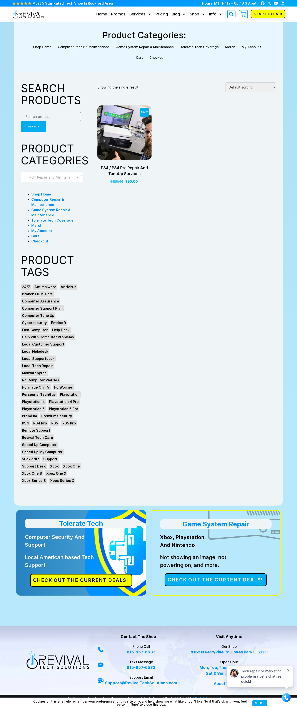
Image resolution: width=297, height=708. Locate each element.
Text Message (141, 662)
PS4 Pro (40, 423)
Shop (194, 14)
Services (137, 14)
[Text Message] (100, 665)
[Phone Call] (100, 649)
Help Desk (61, 330)
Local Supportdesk (38, 358)
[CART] (243, 14)
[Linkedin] (282, 3)
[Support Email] (100, 680)
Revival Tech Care (37, 437)
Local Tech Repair (37, 366)
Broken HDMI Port (37, 294)
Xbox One (71, 466)
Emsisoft (58, 323)
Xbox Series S (34, 480)
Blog (176, 14)
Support (50, 459)
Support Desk (34, 466)
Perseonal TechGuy (39, 394)
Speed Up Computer (39, 444)
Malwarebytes (34, 373)
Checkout (157, 57)
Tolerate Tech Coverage (199, 47)
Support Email (141, 677)
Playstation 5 (33, 409)
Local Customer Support (43, 344)
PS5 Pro (69, 423)
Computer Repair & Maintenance (83, 47)
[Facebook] (262, 3)
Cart (139, 57)
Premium (29, 416)
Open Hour (229, 662)
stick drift (30, 459)
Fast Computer (35, 330)
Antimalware (45, 287)
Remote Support (36, 430)
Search (33, 126)
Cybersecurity (34, 323)
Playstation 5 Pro (63, 409)
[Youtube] (276, 3)
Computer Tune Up (38, 315)
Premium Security (56, 416)
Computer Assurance (40, 301)
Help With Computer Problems (48, 337)
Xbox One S (32, 473)
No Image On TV (36, 387)
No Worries (63, 387)
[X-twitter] (269, 3)
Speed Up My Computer (42, 452)
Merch (230, 47)
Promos (118, 14)
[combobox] (52, 177)
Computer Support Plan (42, 308)
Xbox (54, 466)
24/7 (26, 287)
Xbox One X (56, 473)
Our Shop (229, 646)
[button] (231, 14)
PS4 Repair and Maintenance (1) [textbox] (53, 177)
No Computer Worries (40, 380)
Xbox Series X (62, 480)
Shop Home (42, 47)
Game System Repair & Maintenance (145, 47)
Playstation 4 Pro (64, 401)
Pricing (161, 14)
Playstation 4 (33, 401)
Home (101, 14)
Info (212, 14)
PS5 (54, 423)
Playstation (70, 394)
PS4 (25, 423)
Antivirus (68, 287)
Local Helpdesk (35, 351)
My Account (251, 47)
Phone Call (141, 646)
